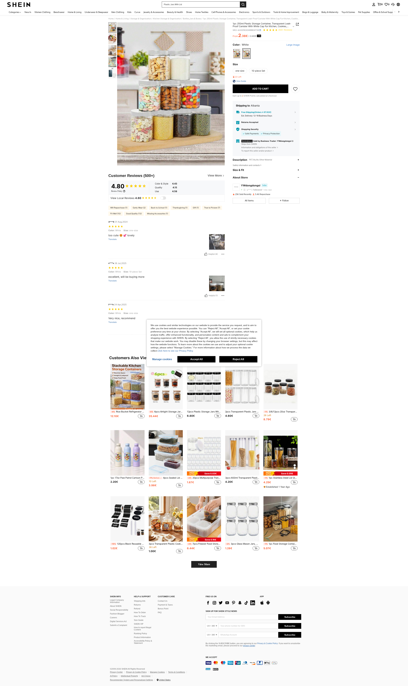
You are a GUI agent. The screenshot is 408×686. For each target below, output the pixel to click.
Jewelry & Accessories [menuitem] (153, 12)
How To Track (140, 616)
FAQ (159, 612)
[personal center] (374, 4)
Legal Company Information (117, 601)
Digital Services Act (118, 621)
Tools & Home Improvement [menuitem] (286, 12)
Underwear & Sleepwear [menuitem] (96, 12)
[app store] (262, 604)
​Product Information (142, 637)
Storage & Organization (140, 19)
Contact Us (162, 601)
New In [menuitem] (28, 12)
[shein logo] (18, 4)
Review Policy (116, 191)
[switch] (163, 198)
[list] (231, 602)
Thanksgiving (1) (180, 207)
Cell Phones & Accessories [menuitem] (223, 12)
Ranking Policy (140, 633)
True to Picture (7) (212, 207)
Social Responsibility (119, 610)
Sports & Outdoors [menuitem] (261, 12)
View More (204, 564)
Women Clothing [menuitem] (42, 12)
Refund (137, 609)
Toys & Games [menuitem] (348, 12)
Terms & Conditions (176, 672)
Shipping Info (139, 601)
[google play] (268, 604)
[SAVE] (295, 88)
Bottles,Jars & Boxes (192, 19)
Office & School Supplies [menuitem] (384, 12)
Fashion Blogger (117, 614)
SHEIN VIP (138, 624)
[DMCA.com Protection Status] (215, 669)
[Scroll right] (399, 12)
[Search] (243, 4)
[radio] (237, 53)
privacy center (249, 646)
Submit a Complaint (118, 625)
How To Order (140, 612)
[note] (204, 473)
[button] (393, 4)
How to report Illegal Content (142, 628)
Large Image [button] (293, 45)
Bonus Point (163, 609)
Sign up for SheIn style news (221, 611)
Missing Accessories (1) (157, 213)
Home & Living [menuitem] (74, 12)
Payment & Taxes (165, 605)
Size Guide (138, 620)
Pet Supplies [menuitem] (364, 12)
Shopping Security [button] (250, 129)
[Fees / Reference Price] (249, 36)
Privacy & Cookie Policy (267, 643)
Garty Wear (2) (139, 207)
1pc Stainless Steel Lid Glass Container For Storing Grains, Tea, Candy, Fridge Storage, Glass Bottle (281, 478)
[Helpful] (206, 254)
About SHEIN (115, 606)
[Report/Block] (223, 254)
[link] (380, 4)
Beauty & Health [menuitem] (175, 12)
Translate (112, 239)
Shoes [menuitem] (189, 12)
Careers (113, 617)
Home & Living (122, 19)
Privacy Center (116, 672)
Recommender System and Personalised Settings (131, 680)
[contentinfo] (253, 663)
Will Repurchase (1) (118, 207)
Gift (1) (196, 207)
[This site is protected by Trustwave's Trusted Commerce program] (208, 669)
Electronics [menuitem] (244, 12)
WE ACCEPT (211, 657)
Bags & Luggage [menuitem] (310, 12)
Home (111, 19)
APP (262, 597)
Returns (137, 605)
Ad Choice (145, 676)
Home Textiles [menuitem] (201, 12)
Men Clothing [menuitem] (117, 12)
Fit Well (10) (115, 213)
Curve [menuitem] (137, 12)
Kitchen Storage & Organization (167, 19)
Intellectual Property (129, 676)
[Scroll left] (395, 12)
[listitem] (127, 394)
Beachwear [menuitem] (59, 12)
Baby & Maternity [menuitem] (329, 12)
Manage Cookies (157, 672)
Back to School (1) (159, 207)
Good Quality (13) (134, 213)
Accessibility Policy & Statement (143, 642)
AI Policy (113, 676)
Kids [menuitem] (129, 12)
